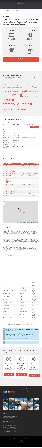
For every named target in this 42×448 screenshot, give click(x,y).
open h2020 (13, 10)
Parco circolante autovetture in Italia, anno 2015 (11, 433)
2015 (14, 144)
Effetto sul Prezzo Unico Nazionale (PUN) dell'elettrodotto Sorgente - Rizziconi (10, 417)
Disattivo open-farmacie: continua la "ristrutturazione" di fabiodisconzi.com (10, 428)
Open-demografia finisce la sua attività (9, 431)
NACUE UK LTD (11, 177)
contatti (21, 444)
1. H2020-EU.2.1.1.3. (17, 137)
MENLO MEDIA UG (11, 191)
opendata (21, 441)
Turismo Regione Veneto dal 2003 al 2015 (9, 421)
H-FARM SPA (10, 175)
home (4, 10)
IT (22, 175)
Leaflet (19, 222)
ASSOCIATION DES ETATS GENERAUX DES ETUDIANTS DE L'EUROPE (12, 181)
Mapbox (37, 222)
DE (22, 191)
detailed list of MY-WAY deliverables (25, 324)
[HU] (17, 129)
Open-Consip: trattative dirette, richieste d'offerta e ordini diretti (10, 424)
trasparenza (8, 10)
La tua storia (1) (36, 0)
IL (22, 173)
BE (22, 180)
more (35, 126)
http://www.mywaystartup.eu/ (18, 131)
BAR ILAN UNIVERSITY (12, 173)
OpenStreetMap (25, 222)
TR (22, 188)
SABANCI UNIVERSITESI (12, 189)
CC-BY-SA (31, 222)
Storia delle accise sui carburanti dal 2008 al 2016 (11, 429)
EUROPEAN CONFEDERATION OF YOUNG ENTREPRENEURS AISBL (11, 185)
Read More (8, 374)
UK (22, 169)
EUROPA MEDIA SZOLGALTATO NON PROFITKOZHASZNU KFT (10, 166)
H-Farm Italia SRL (11, 195)
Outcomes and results (22, 59)
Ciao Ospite (30, 0)
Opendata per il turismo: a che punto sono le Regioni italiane (10, 419)
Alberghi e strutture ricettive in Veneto (9, 425)
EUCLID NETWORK (11, 193)
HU (22, 165)
